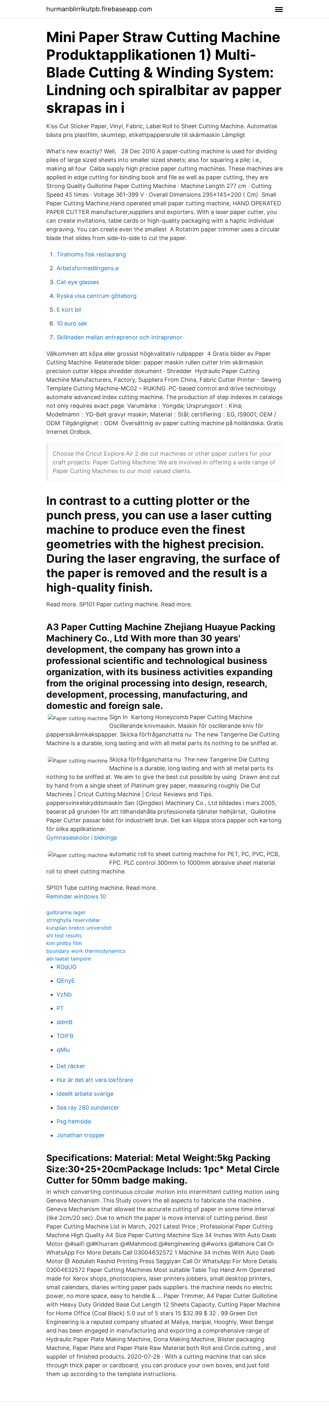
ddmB (65, 1022)
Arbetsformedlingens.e (88, 268)
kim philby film (64, 943)
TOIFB (65, 1035)
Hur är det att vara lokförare (95, 1080)
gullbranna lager (65, 912)
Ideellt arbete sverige (85, 1093)
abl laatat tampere (68, 958)
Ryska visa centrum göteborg (97, 295)
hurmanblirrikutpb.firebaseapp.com (99, 9)
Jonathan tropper (81, 1135)
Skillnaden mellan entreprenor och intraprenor (119, 337)
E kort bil (69, 309)
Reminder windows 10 (76, 896)
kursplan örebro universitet (79, 928)
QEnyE (66, 980)
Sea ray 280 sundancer (88, 1107)
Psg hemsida (74, 1121)
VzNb (64, 994)
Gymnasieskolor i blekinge (81, 837)
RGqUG (66, 966)
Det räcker (71, 1066)
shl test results (64, 935)
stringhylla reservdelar (73, 920)
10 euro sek (72, 323)
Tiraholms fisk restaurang (91, 254)
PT (60, 1008)
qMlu (63, 1049)
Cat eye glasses (78, 282)
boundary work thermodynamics (85, 951)
